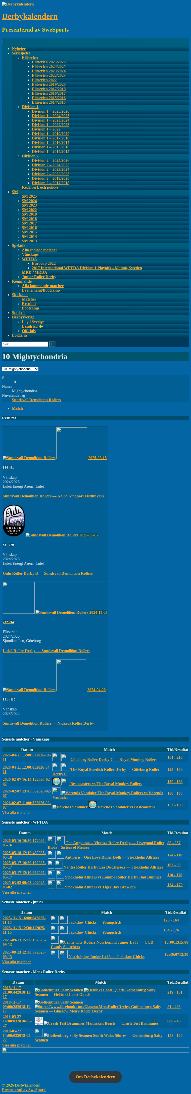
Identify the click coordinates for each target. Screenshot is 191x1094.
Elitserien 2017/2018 (49, 89)
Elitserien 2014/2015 (49, 102)
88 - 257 (174, 843)
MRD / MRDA (34, 272)
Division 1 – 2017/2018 (50, 138)
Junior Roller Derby (39, 277)
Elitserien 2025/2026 (49, 62)
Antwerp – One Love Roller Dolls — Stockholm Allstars (111, 857)
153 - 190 (175, 805)
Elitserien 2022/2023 (49, 75)
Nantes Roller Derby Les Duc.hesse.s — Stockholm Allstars (112, 867)
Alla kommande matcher (43, 286)
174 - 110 (174, 855)
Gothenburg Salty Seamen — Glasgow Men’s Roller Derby (98, 1009)
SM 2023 (29, 205)
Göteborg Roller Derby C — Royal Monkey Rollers (113, 759)
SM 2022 (29, 210)
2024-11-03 (98, 612)
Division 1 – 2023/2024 (50, 120)
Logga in (19, 335)
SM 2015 (29, 232)
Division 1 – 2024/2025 (50, 116)
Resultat (29, 304)
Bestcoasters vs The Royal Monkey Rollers (105, 784)
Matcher (29, 299)
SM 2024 (29, 201)
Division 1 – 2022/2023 (50, 125)
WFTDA (29, 259)
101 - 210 (175, 757)
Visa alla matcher (16, 812)
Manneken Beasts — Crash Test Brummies (121, 1023)
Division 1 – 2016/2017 (50, 142)
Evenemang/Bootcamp (41, 290)
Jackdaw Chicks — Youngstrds (94, 922)
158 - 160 (175, 1035)
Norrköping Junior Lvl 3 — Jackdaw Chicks (106, 957)
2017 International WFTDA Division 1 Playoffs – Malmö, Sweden (87, 268)
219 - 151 (175, 992)
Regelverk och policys (40, 187)
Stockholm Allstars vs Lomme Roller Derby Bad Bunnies (112, 877)
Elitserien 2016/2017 (49, 93)
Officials (29, 331)
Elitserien (30, 57)
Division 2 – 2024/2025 (50, 165)
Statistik (19, 312)
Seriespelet (21, 53)
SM (15, 192)
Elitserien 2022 (44, 80)
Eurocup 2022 (44, 263)
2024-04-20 (96, 690)
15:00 (176, 942)
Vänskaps (30, 254)
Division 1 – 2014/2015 (50, 151)
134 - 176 (171, 930)
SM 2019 (29, 214)
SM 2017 (29, 223)
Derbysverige (23, 317)
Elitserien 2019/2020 (49, 84)
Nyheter (19, 48)
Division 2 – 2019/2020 (50, 178)
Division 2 (30, 156)
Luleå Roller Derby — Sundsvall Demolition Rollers (46, 651)
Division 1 (30, 107)
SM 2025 (29, 196)
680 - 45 (174, 1021)
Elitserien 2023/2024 (49, 71)
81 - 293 (174, 1007)
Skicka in (20, 295)
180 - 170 (175, 793)
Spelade (18, 245)
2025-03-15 (97, 458)
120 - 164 (171, 920)
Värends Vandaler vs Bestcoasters (125, 807)
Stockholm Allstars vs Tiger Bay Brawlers (100, 887)
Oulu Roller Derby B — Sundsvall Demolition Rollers (48, 573)
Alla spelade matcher (39, 250)
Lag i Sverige (33, 321)
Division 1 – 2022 (46, 129)
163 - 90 (174, 865)
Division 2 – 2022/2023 (50, 174)
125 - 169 (175, 769)
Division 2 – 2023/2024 (50, 169)
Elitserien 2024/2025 (49, 66)
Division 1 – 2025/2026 (50, 111)
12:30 (176, 954)
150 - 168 (175, 782)
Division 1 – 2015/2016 (50, 147)
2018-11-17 (17, 992)
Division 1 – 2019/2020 (50, 133)
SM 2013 (29, 241)
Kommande (22, 281)
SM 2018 (29, 219)
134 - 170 (175, 885)
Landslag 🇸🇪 (33, 326)
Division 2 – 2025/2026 (50, 160)
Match (17, 408)
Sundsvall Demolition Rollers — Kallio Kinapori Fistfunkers (53, 496)
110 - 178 (174, 875)
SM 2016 (29, 227)
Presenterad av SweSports (24, 1090)
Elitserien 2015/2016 (49, 98)
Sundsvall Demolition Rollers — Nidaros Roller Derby (48, 723)
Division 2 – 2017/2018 (50, 183)
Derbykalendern (30, 16)
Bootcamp (30, 308)
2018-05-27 (17, 1021)
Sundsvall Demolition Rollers (36, 400)
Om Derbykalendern (95, 1076)
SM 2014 (29, 236)
